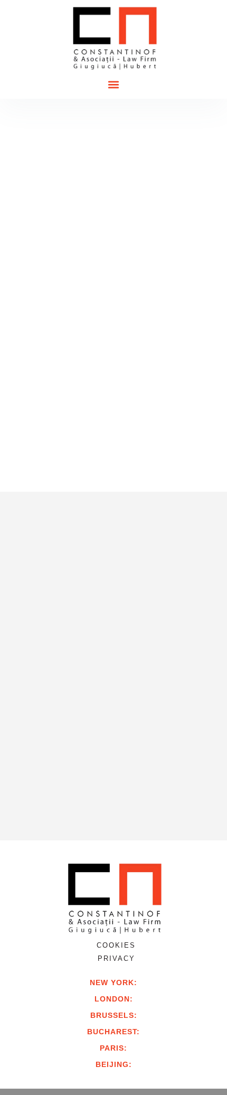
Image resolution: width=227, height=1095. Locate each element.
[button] (113, 84)
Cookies (116, 945)
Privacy (116, 958)
